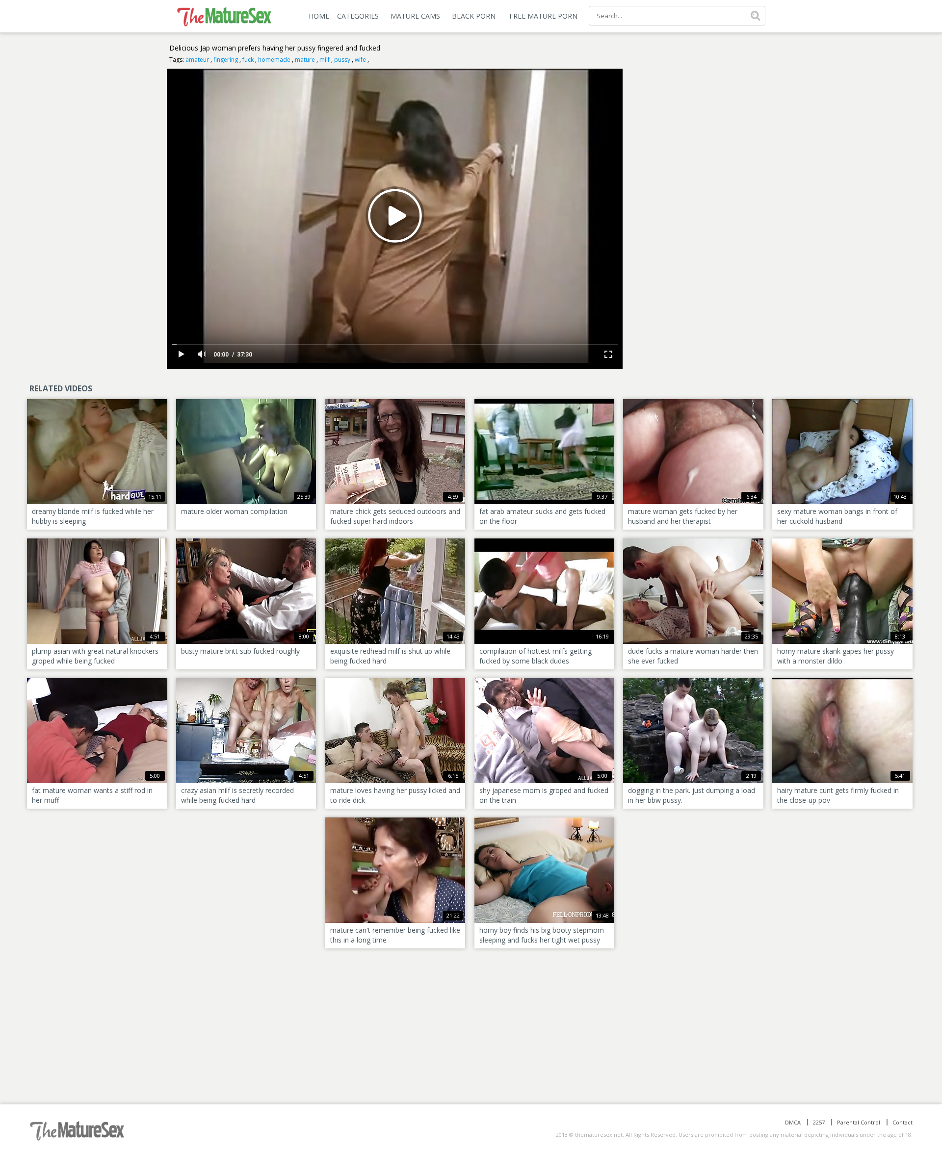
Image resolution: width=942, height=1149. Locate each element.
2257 (819, 1122)
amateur (197, 59)
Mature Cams (415, 16)
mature (305, 59)
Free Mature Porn (543, 16)
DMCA (793, 1122)
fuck (248, 59)
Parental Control (858, 1122)
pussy (342, 59)
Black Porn (474, 16)
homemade (274, 59)
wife (360, 59)
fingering (225, 59)
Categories (358, 16)
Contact (902, 1122)
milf (324, 59)
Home (319, 16)
